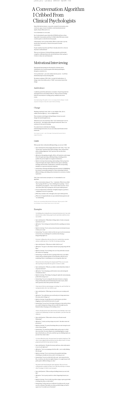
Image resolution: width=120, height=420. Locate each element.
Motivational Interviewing (40, 67)
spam (64, 0)
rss (69, 0)
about (56, 0)
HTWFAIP (55, 35)
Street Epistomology (38, 100)
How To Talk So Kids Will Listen (56, 37)
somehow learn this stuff (43, 48)
